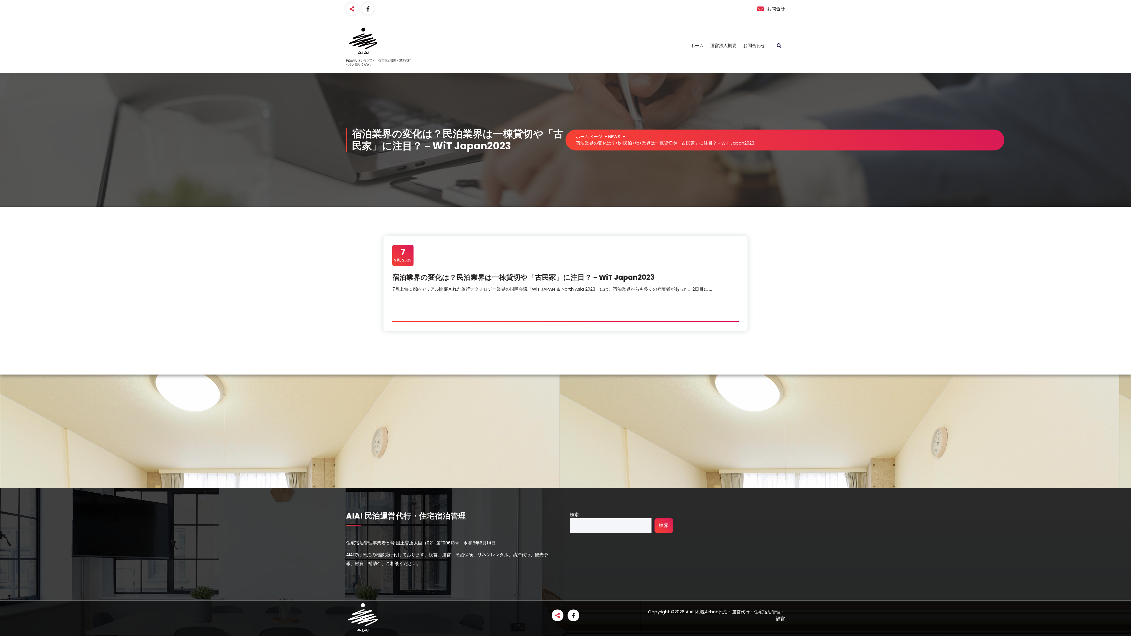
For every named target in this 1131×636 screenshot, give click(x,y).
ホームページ (589, 136)
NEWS (614, 136)
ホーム (697, 45)
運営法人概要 (723, 45)
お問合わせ (754, 45)
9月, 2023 (402, 255)
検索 (574, 514)
